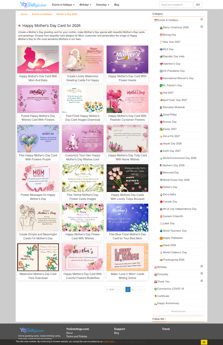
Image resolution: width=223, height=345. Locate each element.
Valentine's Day (171, 63)
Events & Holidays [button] (62, 4)
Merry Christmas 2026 (176, 27)
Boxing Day (169, 34)
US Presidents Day (174, 70)
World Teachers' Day (175, 230)
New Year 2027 (171, 41)
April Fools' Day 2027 (175, 100)
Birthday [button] (84, 4)
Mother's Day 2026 (173, 165)
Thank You (163, 281)
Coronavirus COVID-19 (170, 288)
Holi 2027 (168, 92)
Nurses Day (170, 121)
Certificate (163, 296)
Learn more (108, 341)
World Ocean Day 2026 (176, 179)
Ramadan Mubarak (174, 107)
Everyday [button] (101, 4)
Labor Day (169, 223)
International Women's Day (178, 78)
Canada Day (170, 201)
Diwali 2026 (169, 245)
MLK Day (168, 49)
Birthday (162, 267)
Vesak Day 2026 (172, 143)
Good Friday (170, 114)
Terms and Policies (76, 336)
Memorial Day (171, 172)
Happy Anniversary (168, 303)
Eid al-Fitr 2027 (171, 136)
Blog (116, 4)
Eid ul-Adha (169, 194)
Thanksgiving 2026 (173, 259)
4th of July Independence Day (180, 208)
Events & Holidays (167, 20)
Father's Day (170, 187)
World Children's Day (175, 252)
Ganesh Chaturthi (173, 216)
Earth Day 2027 (172, 150)
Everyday (162, 274)
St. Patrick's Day (172, 85)
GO (198, 4)
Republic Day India (173, 56)
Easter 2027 (170, 129)
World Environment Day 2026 (179, 158)
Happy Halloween (173, 237)
